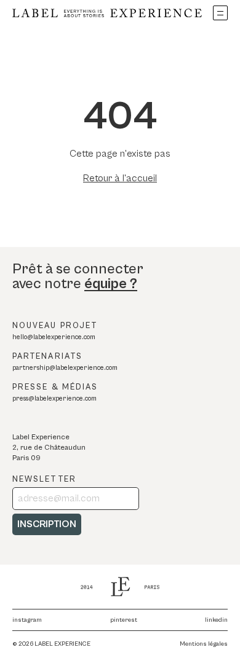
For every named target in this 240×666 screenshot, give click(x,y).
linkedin (216, 620)
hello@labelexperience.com (53, 337)
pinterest (123, 620)
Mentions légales (204, 644)
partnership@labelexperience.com (65, 368)
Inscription (46, 524)
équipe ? (110, 283)
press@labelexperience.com (54, 398)
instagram (27, 620)
